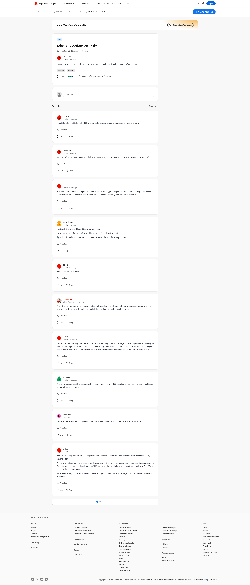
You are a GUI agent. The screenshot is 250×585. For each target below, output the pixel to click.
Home (35, 12)
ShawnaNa (67, 377)
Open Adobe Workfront (182, 25)
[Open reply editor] (105, 94)
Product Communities (46, 12)
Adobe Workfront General (77, 12)
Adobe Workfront (61, 12)
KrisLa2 (65, 265)
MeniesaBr (67, 414)
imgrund (66, 299)
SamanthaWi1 (68, 222)
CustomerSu (67, 56)
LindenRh (66, 185)
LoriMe (65, 336)
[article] (104, 127)
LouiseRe (66, 116)
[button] (204, 11)
